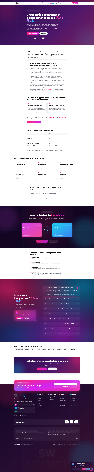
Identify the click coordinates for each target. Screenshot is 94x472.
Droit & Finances (73, 405)
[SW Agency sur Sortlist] (71, 421)
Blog (69, 0)
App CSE (58, 434)
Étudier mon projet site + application (34, 122)
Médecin (74, 432)
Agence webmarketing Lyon (29, 432)
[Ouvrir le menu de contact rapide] (91, 469)
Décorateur (69, 432)
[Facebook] (22, 415)
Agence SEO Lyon (25, 430)
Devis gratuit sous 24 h (33, 33)
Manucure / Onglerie (63, 432)
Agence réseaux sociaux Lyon (38, 432)
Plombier (49, 430)
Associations (73, 398)
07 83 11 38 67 (17, 0)
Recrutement (72, 0)
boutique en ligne (52, 117)
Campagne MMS (62, 403)
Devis (76, 0)
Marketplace (40, 407)
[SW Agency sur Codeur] (76, 421)
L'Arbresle (27, 349)
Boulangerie (67, 430)
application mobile (47, 89)
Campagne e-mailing (63, 400)
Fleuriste (76, 430)
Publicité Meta (62, 398)
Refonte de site (40, 405)
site (45, 117)
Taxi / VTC (62, 430)
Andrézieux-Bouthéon (19, 349)
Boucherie (71, 430)
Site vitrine (39, 400)
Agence (62, 0)
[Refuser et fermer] (91, 463)
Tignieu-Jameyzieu (52, 349)
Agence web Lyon (72, 349)
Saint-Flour (59, 349)
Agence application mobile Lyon (33, 430)
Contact (79, 0)
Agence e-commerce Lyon (20, 432)
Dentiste (49, 434)
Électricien (58, 430)
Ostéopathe (54, 434)
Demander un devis (41, 240)
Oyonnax (33, 349)
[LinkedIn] (20, 415)
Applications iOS (51, 399)
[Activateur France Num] (67, 421)
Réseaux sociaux (62, 405)
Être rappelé (43, 33)
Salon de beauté (57, 432)
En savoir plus (80, 466)
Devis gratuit (74, 3)
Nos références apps (52, 402)
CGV (79, 444)
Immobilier (72, 407)
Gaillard (65, 349)
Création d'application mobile (52, 397)
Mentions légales (74, 444)
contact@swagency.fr (24, 0)
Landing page (40, 398)
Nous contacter (53, 240)
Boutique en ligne (73, 403)
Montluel (44, 349)
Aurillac (39, 349)
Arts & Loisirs (73, 400)
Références (65, 0)
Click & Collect (40, 403)
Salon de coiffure (50, 432)
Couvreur (53, 430)
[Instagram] (25, 415)
